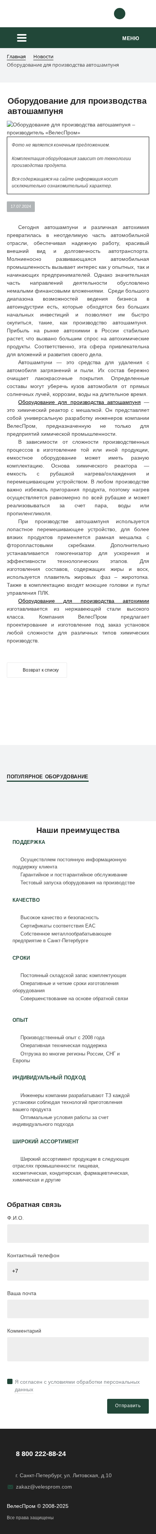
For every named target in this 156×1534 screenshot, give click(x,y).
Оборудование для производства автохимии (83, 601)
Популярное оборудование (48, 776)
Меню (130, 38)
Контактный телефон (33, 1255)
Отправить (127, 1405)
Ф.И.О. (15, 1218)
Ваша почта (21, 1293)
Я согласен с (77, 1385)
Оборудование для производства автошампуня (79, 402)
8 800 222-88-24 (41, 1454)
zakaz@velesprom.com (44, 1487)
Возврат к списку (41, 670)
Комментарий (24, 1331)
